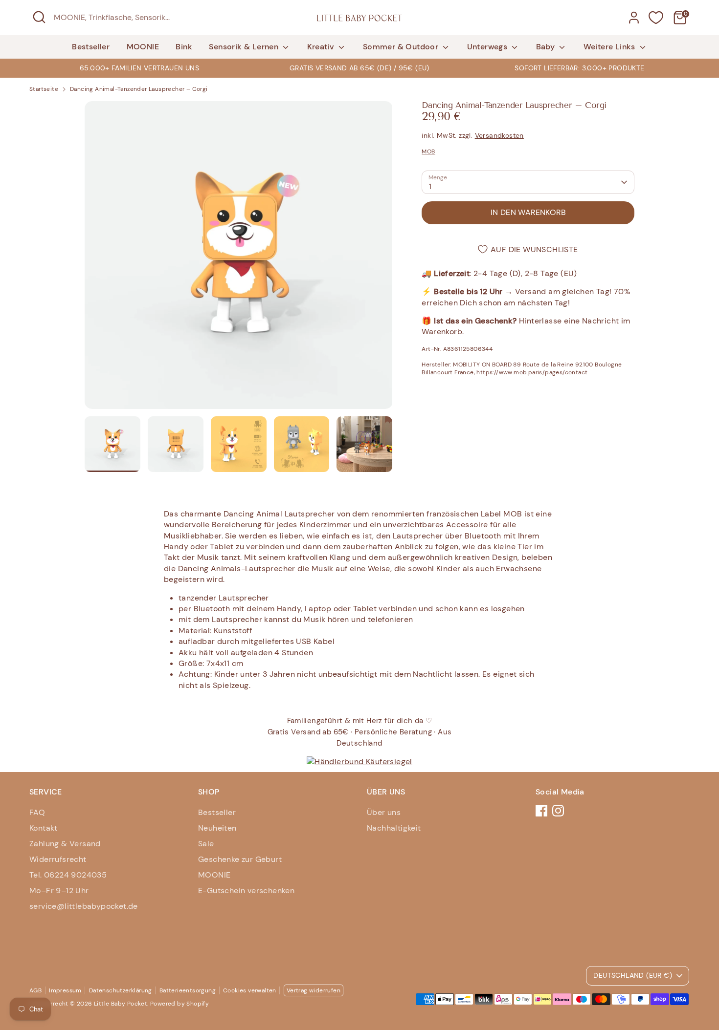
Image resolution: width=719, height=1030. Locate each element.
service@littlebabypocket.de (83, 906)
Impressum (65, 990)
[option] (359, 68)
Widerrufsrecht (58, 859)
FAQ (37, 812)
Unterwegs (488, 47)
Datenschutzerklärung (120, 990)
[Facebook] (541, 810)
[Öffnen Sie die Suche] (39, 17)
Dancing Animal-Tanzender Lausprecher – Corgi (139, 89)
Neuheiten (217, 828)
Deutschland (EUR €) (632, 975)
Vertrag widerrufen (313, 990)
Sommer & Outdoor (402, 47)
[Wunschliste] (656, 17)
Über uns (384, 812)
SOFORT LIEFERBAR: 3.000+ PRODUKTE (579, 68)
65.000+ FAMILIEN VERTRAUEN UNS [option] (139, 68)
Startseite (43, 89)
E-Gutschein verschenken (246, 890)
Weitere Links (611, 47)
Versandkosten (499, 135)
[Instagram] (558, 810)
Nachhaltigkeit (394, 828)
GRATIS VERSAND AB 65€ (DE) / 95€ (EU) (359, 68)
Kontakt (43, 828)
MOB (428, 151)
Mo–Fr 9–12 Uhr (59, 890)
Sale (206, 843)
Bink (184, 47)
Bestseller (91, 47)
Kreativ (322, 47)
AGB (35, 990)
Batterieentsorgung (187, 990)
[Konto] (634, 17)
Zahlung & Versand (65, 843)
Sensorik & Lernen (244, 47)
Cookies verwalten (249, 990)
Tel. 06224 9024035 (68, 875)
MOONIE (143, 47)
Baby (546, 47)
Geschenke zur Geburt (240, 859)
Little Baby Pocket (120, 1004)
